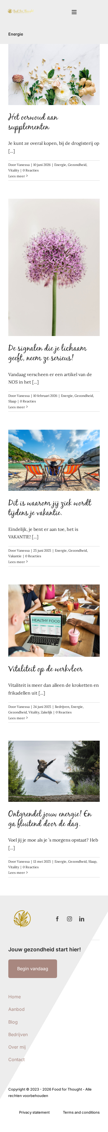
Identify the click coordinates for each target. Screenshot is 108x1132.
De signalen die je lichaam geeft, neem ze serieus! (47, 354)
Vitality (13, 170)
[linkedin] (81, 919)
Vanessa (23, 165)
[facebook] (57, 919)
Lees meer (16, 176)
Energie (60, 165)
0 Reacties (31, 170)
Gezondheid (77, 165)
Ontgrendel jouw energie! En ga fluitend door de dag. (49, 819)
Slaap (12, 401)
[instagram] (69, 919)
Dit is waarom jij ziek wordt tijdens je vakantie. (49, 508)
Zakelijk (46, 712)
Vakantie (15, 556)
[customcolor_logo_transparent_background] (21, 10)
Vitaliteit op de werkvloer (45, 669)
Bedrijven (62, 707)
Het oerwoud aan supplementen (33, 123)
